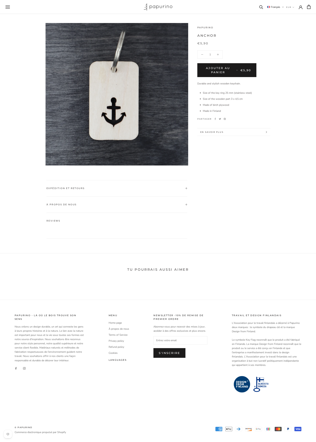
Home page (115, 323)
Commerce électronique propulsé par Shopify (40, 432)
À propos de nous (61, 204)
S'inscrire (169, 353)
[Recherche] (261, 7)
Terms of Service (118, 335)
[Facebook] (215, 119)
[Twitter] (220, 119)
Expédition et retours (65, 188)
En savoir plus (211, 132)
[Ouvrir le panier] (309, 7)
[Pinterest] (225, 119)
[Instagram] (24, 368)
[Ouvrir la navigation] (7, 7)
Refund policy (116, 347)
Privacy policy (116, 341)
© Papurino (23, 427)
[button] (275, 7)
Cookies (113, 353)
